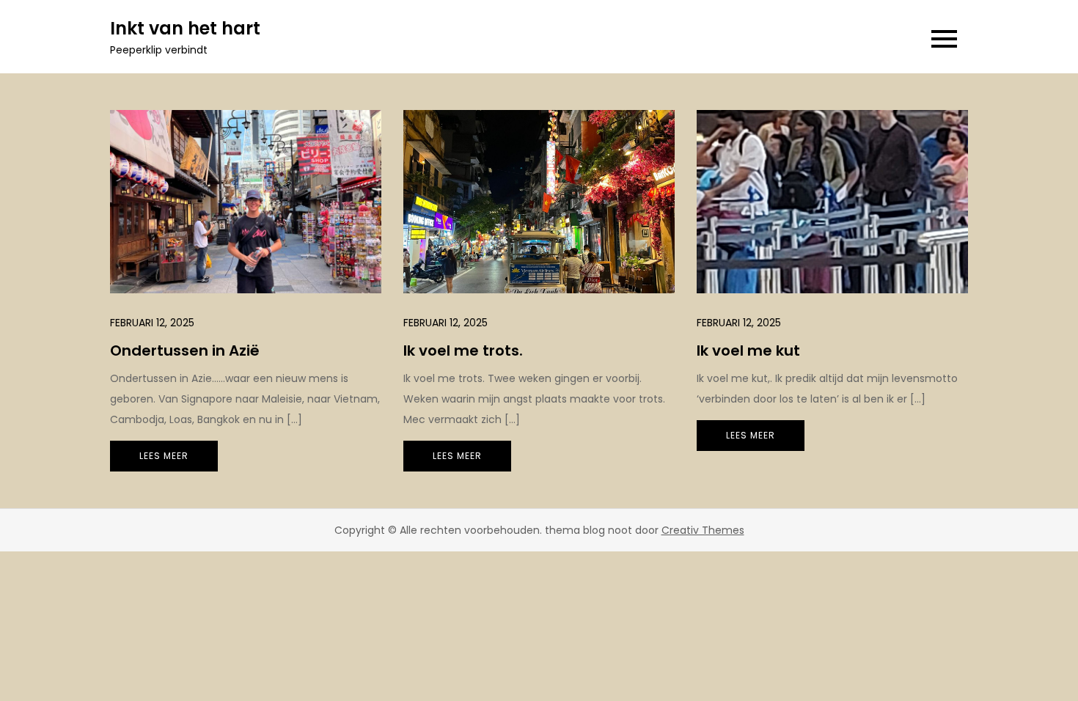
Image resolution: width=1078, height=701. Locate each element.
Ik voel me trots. (463, 350)
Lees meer (163, 455)
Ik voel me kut (748, 350)
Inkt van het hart (185, 28)
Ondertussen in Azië (185, 350)
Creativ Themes (702, 530)
